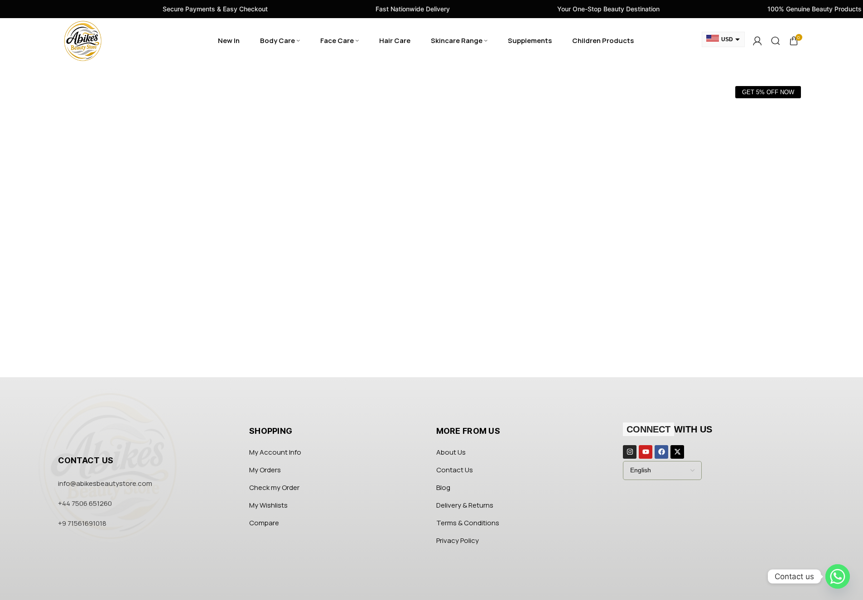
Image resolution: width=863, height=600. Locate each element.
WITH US (669, 429)
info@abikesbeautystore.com (105, 483)
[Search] (776, 41)
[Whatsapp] (837, 576)
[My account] (757, 41)
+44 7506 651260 (85, 503)
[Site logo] (83, 40)
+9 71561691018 (82, 523)
